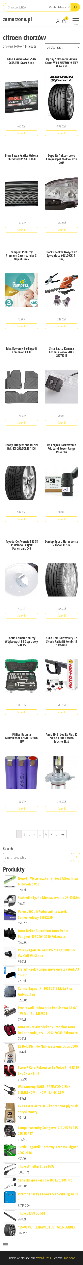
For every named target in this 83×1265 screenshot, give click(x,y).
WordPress (44, 1258)
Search (8, 848)
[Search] (76, 857)
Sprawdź (21, 133)
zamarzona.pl (17, 19)
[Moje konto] (57, 21)
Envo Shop (69, 1258)
